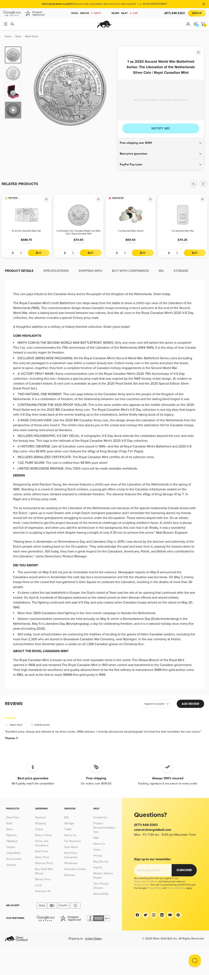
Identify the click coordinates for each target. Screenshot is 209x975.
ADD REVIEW (190, 704)
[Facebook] (137, 915)
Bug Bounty (100, 861)
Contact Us (100, 817)
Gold (86, 13)
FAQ (96, 838)
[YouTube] (170, 915)
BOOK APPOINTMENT (155, 4)
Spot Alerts (71, 847)
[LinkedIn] (162, 915)
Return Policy (43, 835)
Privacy (97, 855)
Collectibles (13, 853)
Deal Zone (12, 817)
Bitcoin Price (43, 879)
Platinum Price (44, 863)
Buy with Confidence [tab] (130, 271)
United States (93, 938)
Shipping (40, 823)
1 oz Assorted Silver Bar (182, 231)
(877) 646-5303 (174, 13)
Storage (69, 823)
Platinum (11, 835)
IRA (66, 817)
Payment (40, 817)
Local (38, 885)
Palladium (12, 841)
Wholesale (70, 863)
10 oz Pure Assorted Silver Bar (26, 231)
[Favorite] (198, 52)
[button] (161, 143)
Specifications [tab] (56, 271)
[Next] (109, 89)
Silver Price (42, 857)
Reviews (69, 875)
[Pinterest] (178, 915)
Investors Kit (43, 891)
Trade (67, 829)
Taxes (97, 849)
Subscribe (184, 870)
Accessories (14, 859)
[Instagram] (153, 915)
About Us (99, 844)
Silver (124, 13)
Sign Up (197, 13)
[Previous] (30, 89)
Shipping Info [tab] (90, 271)
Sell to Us (70, 835)
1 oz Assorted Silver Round (130, 231)
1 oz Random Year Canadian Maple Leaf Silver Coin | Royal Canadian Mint (78, 232)
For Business (72, 841)
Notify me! (160, 128)
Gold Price (41, 851)
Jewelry (11, 865)
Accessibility (101, 894)
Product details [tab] (19, 271)
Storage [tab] (180, 271)
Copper (11, 847)
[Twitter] (145, 915)
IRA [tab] (161, 271)
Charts (39, 829)
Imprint (97, 867)
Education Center (75, 869)
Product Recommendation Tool (104, 828)
